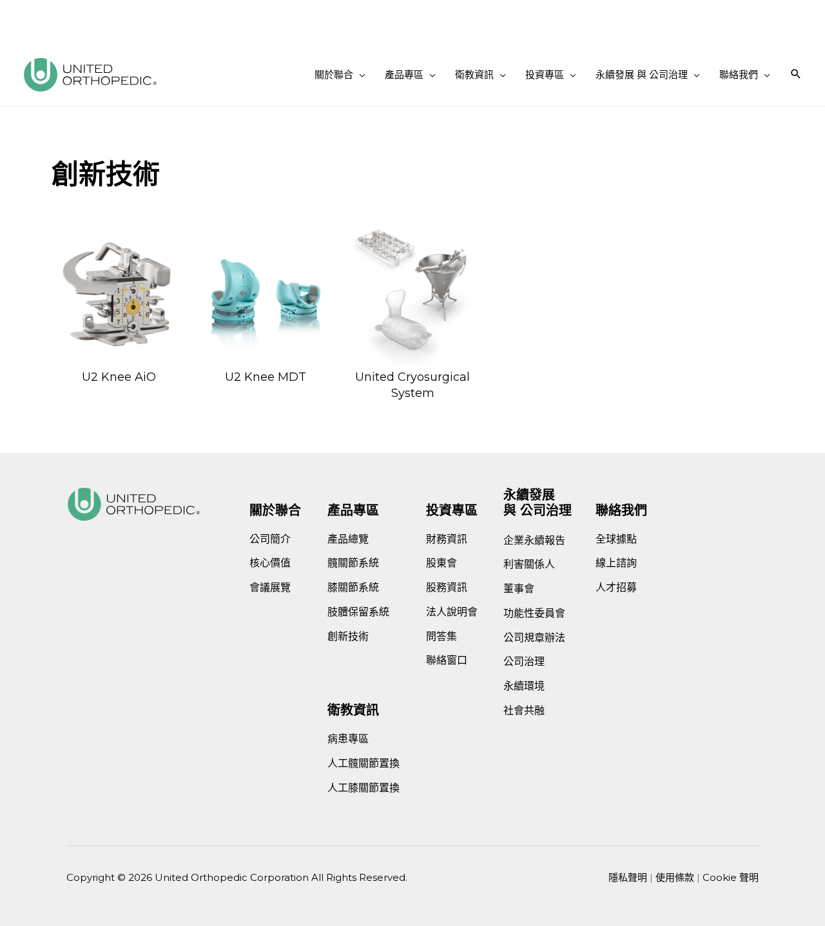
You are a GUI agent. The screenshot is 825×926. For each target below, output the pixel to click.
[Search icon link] (796, 75)
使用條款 (674, 877)
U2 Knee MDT (265, 377)
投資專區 (452, 510)
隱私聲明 (627, 877)
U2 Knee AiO (119, 377)
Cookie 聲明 (731, 877)
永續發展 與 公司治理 (537, 502)
